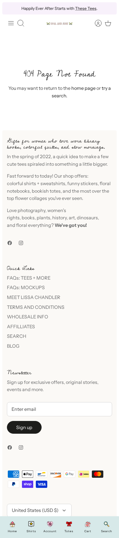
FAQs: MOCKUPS (26, 287)
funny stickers (82, 183)
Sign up (24, 427)
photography (31, 210)
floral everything (33, 225)
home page (83, 88)
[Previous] (10, 8)
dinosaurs (87, 217)
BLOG (13, 346)
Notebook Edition (84, 10)
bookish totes (46, 191)
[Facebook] (9, 243)
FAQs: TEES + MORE (29, 278)
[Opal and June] (59, 23)
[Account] (95, 23)
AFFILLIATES (21, 326)
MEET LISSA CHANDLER (33, 297)
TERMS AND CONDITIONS (35, 307)
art (72, 217)
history (59, 217)
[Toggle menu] (11, 23)
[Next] (108, 8)
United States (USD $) (35, 510)
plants (43, 217)
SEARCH (16, 336)
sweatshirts (52, 183)
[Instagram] (21, 243)
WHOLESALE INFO (27, 317)
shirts (30, 183)
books (28, 217)
